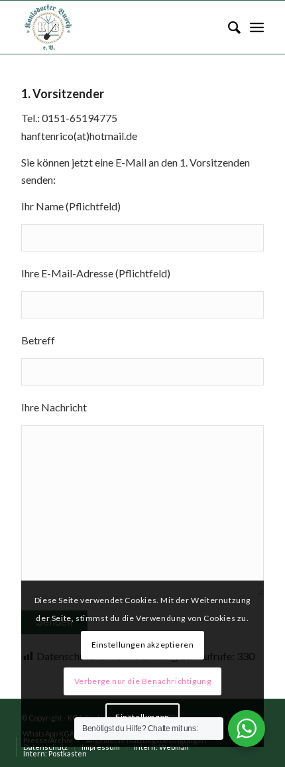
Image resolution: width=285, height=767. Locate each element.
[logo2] (118, 27)
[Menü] (257, 27)
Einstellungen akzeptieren (142, 645)
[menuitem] (228, 27)
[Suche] (228, 27)
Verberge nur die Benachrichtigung (142, 681)
